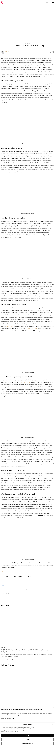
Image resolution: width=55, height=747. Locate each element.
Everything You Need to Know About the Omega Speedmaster (21, 709)
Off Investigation (25, 382)
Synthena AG (9, 326)
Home (3, 577)
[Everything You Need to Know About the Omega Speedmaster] (27, 687)
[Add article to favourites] (50, 52)
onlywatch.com (5, 572)
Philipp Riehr (8, 51)
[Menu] (53, 2)
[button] (53, 724)
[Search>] (44, 2)
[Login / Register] (47, 2)
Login (2, 585)
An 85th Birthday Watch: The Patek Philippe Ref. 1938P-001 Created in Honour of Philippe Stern (25, 651)
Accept (27, 735)
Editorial (27, 43)
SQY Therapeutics (33, 328)
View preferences (27, 743)
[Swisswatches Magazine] (7, 2)
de (49, 2)
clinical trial (9, 502)
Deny (27, 739)
